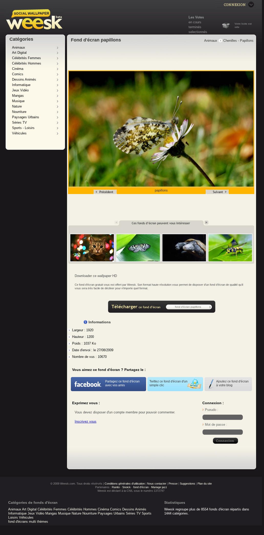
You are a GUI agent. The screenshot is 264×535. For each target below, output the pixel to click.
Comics (17, 74)
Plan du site (204, 483)
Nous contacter (156, 483)
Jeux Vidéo (20, 90)
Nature (17, 106)
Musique (18, 101)
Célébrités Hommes (26, 63)
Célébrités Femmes (26, 58)
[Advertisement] (162, 57)
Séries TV (19, 122)
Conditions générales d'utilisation (125, 483)
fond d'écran (141, 487)
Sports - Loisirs (23, 128)
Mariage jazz (159, 487)
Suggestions (187, 483)
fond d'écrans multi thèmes (28, 521)
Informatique (21, 85)
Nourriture (19, 112)
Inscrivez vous (85, 421)
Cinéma (17, 69)
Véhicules (19, 133)
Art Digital (19, 53)
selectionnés (198, 32)
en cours (195, 22)
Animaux (18, 47)
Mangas (18, 96)
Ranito (116, 487)
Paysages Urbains (25, 117)
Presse (173, 483)
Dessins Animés (24, 79)
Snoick (126, 487)
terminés (195, 27)
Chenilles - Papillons (238, 40)
